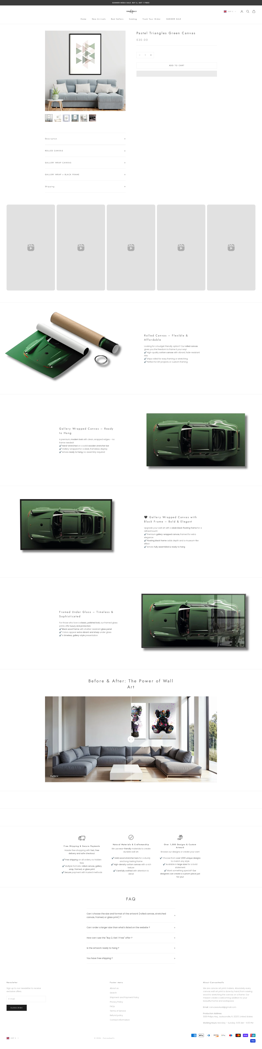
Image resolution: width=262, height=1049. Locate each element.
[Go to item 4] (75, 118)
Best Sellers (117, 19)
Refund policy (116, 1015)
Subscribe (17, 1008)
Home (84, 19)
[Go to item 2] (57, 118)
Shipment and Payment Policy (124, 997)
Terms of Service (118, 1011)
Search (113, 992)
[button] (176, 74)
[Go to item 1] (49, 118)
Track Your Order (152, 19)
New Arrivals (99, 19)
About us (114, 988)
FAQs (112, 1006)
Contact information (120, 1019)
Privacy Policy (116, 1002)
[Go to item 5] (84, 118)
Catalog (133, 19)
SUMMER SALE (173, 19)
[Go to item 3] (66, 118)
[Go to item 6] (92, 118)
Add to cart (176, 65)
